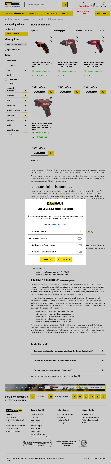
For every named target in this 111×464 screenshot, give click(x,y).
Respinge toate (47, 260)
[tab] (55, 231)
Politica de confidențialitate (59, 224)
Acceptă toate (64, 260)
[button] (37, 232)
